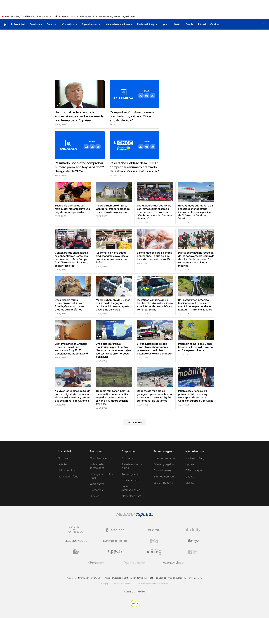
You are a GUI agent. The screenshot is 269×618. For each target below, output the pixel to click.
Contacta (127, 458)
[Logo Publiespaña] (134, 563)
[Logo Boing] (154, 541)
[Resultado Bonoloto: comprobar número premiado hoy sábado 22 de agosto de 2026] (80, 145)
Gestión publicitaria (177, 578)
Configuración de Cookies (135, 578)
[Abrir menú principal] (263, 24)
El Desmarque (193, 470)
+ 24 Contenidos (134, 422)
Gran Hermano (98, 458)
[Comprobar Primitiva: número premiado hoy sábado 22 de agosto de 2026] (134, 94)
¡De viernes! (96, 489)
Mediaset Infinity (195, 458)
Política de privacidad (111, 578)
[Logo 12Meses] (193, 552)
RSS (190, 578)
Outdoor (95, 496)
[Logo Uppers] (115, 552)
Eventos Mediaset (164, 476)
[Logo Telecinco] (115, 530)
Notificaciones (130, 480)
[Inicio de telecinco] (5, 24)
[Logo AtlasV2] (95, 562)
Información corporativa (89, 578)
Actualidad (18, 24)
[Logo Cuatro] (154, 530)
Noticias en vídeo (68, 476)
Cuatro (189, 476)
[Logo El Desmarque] (76, 541)
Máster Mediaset (131, 496)
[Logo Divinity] (193, 530)
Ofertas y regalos (163, 464)
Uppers (189, 464)
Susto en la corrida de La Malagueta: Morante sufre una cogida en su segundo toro (96, 16)
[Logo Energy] (193, 541)
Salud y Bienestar (163, 482)
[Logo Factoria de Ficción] (115, 541)
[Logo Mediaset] (134, 516)
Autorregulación (131, 474)
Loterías (62, 464)
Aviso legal (71, 578)
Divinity (189, 482)
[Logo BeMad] (76, 552)
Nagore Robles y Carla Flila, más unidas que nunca (28, 16)
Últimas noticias (67, 470)
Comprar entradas (164, 458)
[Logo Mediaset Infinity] (75, 530)
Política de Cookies (157, 578)
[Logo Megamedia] (136, 591)
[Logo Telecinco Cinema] (154, 552)
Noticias (63, 458)
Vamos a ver (97, 483)
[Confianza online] (134, 606)
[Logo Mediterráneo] (173, 562)
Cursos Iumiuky (162, 470)
